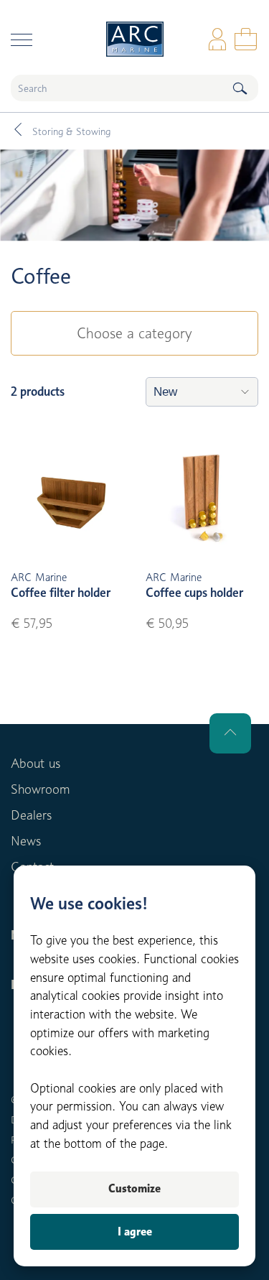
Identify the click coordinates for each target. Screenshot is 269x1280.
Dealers (31, 814)
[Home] (134, 39)
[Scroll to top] (230, 733)
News (26, 840)
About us (35, 763)
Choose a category (134, 333)
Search (239, 88)
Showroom (40, 789)
